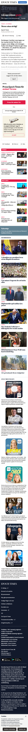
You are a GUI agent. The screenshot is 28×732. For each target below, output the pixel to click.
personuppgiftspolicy (14, 725)
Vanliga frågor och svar (7, 600)
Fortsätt (23, 18)
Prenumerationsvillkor (7, 619)
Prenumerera (22, 2)
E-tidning (3, 588)
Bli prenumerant (5, 594)
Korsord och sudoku (6, 591)
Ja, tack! (14, 135)
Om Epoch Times (6, 616)
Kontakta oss (5, 607)
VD (2, 613)
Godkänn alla (22, 729)
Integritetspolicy (5, 623)
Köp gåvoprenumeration (8, 597)
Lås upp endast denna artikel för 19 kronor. (14, 111)
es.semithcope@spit (6, 233)
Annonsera (4, 610)
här (18, 69)
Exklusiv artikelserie (6, 604)
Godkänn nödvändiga (9, 729)
